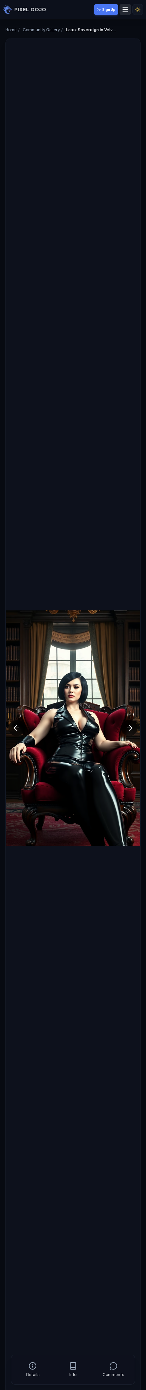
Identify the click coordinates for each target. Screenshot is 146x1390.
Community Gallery (41, 30)
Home (11, 30)
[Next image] (129, 728)
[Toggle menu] (125, 9)
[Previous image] (16, 728)
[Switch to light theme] (137, 9)
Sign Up (108, 9)
